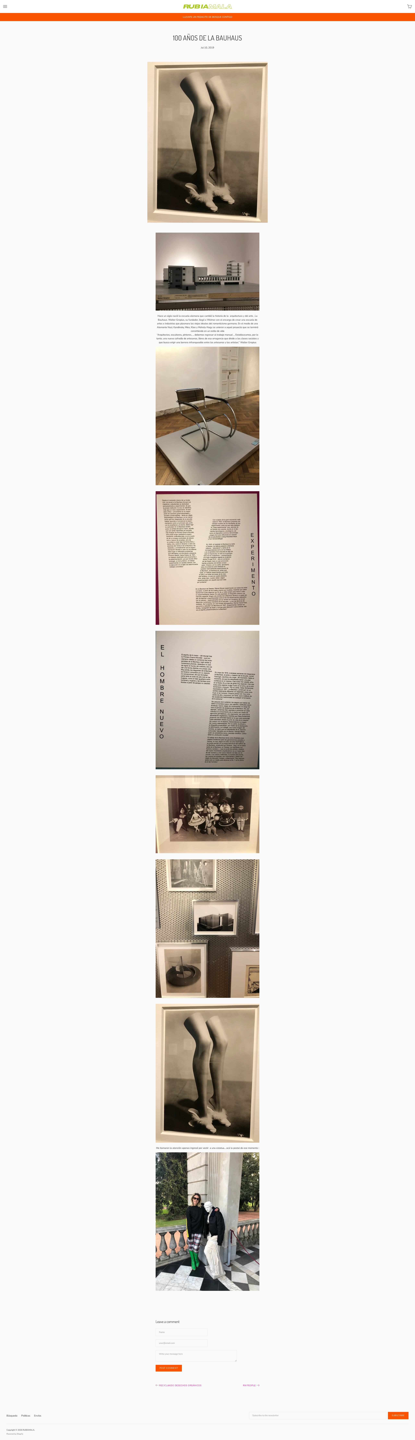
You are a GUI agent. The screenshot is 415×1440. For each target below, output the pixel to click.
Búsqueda (11, 1415)
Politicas (25, 1415)
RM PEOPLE (249, 1385)
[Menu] (5, 6)
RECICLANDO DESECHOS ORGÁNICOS (180, 1385)
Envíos (37, 1415)
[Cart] (409, 6)
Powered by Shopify (14, 1434)
